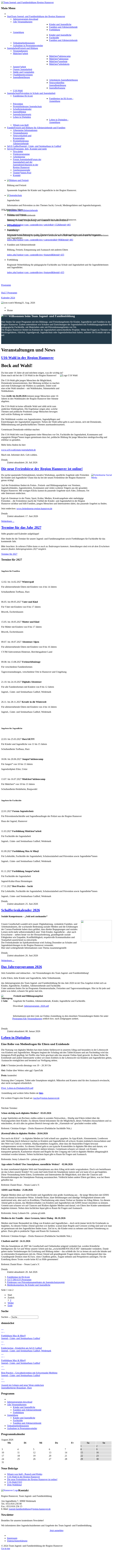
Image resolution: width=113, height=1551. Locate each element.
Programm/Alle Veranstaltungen (27, 1018)
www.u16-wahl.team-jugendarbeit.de (18, 450)
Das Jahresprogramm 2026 (21, 967)
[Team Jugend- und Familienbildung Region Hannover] (27, 2)
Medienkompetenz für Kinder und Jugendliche (28, 1285)
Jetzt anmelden (56, 1530)
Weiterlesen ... (7, 521)
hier (41, 1093)
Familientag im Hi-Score (18, 1277)
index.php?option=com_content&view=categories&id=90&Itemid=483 (40, 239)
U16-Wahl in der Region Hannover (27, 358)
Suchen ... (5, 1317)
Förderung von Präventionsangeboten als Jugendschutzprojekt (36, 1282)
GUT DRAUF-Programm (19, 1279)
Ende (10, 1305)
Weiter (11, 1303)
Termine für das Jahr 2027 (21, 527)
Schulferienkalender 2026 (20, 910)
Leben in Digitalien (15, 1037)
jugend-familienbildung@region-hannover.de (30, 1509)
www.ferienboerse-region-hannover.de (34, 508)
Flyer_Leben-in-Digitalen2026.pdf (17, 1088)
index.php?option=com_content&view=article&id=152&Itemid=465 (39, 224)
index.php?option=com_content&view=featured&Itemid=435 (35, 254)
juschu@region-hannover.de (46, 1098)
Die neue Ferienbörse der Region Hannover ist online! (42, 469)
